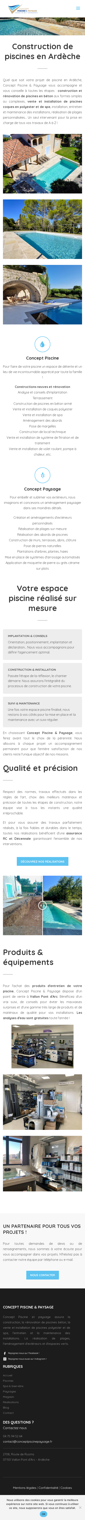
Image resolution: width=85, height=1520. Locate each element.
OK (43, 1514)
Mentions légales (24, 1488)
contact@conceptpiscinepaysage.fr (27, 1441)
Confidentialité (48, 1488)
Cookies (66, 1488)
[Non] (80, 1507)
